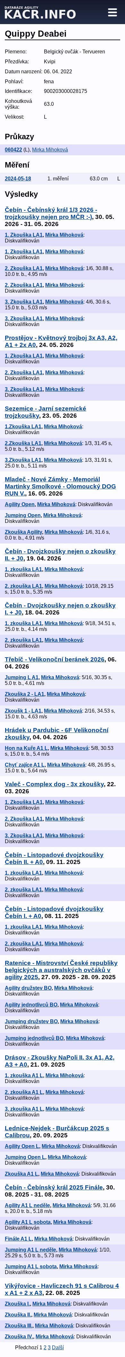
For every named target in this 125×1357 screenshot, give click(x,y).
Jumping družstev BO (31, 1021)
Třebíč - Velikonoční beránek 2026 (54, 659)
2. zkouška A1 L (24, 1092)
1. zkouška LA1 (23, 569)
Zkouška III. (18, 1325)
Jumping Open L (25, 1157)
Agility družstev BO (28, 988)
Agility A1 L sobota (28, 1222)
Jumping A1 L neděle (30, 1249)
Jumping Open (23, 515)
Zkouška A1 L (21, 1174)
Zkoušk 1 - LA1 (23, 711)
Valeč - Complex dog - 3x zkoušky (54, 784)
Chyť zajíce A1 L (25, 765)
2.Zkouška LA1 (23, 443)
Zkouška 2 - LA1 (24, 694)
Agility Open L (22, 1146)
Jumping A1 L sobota (31, 1266)
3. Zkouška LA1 (24, 302)
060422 (13, 149)
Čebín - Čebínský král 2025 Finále (54, 1187)
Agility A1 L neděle (27, 1205)
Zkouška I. (17, 1304)
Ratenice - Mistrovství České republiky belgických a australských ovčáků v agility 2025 (61, 970)
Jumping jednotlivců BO (34, 1038)
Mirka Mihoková (50, 149)
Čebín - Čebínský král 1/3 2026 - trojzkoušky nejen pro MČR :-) (51, 213)
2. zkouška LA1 (23, 586)
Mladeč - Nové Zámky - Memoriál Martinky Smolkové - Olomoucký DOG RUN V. (60, 486)
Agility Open (20, 504)
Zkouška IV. (19, 1336)
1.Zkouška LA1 (23, 426)
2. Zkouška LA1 (24, 268)
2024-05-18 (18, 178)
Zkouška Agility (23, 532)
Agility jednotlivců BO (31, 1004)
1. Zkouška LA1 (24, 235)
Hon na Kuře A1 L (26, 748)
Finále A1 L (18, 1239)
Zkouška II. (18, 1314)
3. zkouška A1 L (24, 1109)
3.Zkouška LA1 (23, 460)
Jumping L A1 (21, 677)
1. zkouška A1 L (24, 1075)
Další (58, 1347)
